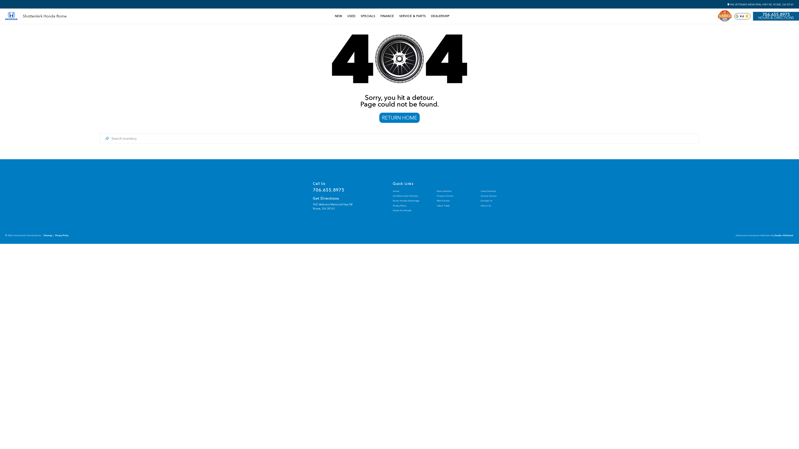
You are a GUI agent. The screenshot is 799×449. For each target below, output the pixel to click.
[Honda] (11, 16)
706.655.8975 (776, 14)
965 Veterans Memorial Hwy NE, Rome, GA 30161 (761, 4)
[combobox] (399, 138)
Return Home (399, 118)
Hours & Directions (776, 18)
